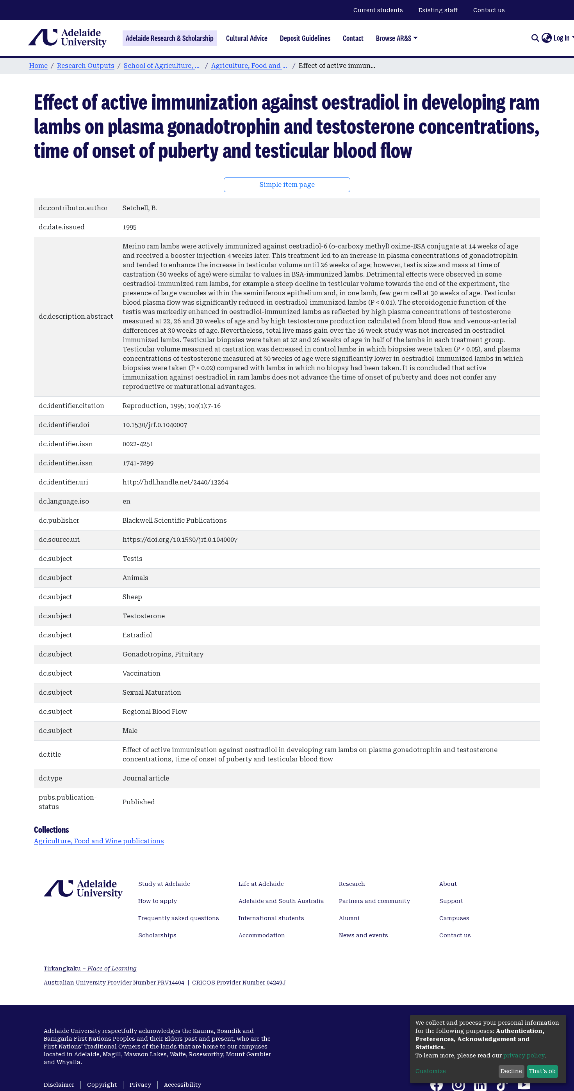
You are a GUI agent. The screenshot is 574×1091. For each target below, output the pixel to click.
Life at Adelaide (261, 884)
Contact (353, 38)
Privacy (140, 1085)
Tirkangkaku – (90, 968)
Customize (430, 1071)
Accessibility (182, 1085)
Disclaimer (59, 1085)
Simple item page (287, 184)
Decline (511, 1071)
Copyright (102, 1085)
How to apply (157, 901)
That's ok (542, 1071)
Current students (378, 10)
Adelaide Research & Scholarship (170, 38)
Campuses (454, 918)
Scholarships (157, 935)
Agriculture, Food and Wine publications (250, 65)
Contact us (489, 10)
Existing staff (438, 10)
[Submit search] (535, 38)
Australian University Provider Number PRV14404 (114, 982)
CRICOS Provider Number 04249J (239, 982)
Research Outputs (85, 65)
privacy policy (523, 1055)
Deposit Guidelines (305, 38)
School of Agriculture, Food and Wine (163, 65)
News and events (363, 935)
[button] (546, 38)
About (448, 884)
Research (352, 884)
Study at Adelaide (164, 884)
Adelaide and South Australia (281, 901)
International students (271, 918)
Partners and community (374, 901)
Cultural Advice (246, 38)
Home (38, 65)
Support (451, 901)
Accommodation (262, 935)
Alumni (349, 918)
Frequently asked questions (178, 918)
